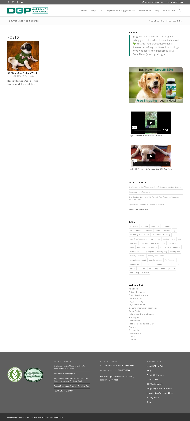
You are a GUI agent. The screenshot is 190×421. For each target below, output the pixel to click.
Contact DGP (152, 379)
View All (132, 339)
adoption (144, 226)
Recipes (132, 327)
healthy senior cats (137, 256)
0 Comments (28, 76)
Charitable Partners (155, 375)
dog (179, 239)
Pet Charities (134, 320)
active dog (134, 226)
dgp (174, 230)
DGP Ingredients (136, 298)
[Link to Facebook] (8, 2)
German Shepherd (172, 247)
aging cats (155, 226)
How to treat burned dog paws (139, 192)
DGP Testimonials (155, 384)
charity (149, 230)
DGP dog (166, 235)
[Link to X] (13, 2)
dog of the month (158, 243)
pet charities (135, 264)
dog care (133, 243)
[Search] (180, 10)
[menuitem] (84, 10)
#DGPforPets (143, 43)
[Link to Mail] (21, 2)
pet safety (158, 264)
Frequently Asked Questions (159, 388)
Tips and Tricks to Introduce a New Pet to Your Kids (146, 204)
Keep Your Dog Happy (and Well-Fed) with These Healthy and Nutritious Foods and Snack (71, 379)
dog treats (141, 247)
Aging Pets (133, 288)
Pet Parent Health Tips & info (142, 323)
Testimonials (134, 330)
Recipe (167, 264)
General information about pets (143, 308)
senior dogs (134, 273)
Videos (132, 336)
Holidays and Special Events (141, 314)
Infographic (134, 317)
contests (166, 230)
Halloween (134, 251)
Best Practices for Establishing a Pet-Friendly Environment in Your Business (154, 187)
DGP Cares (156, 235)
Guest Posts (134, 311)
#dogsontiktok (155, 47)
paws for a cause (155, 260)
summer (145, 273)
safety (132, 268)
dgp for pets (155, 239)
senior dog (153, 268)
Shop (149, 402)
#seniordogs (172, 47)
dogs (132, 247)
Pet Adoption (170, 260)
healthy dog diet (147, 251)
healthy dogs (162, 251)
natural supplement (138, 260)
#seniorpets (140, 47)
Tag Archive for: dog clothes (23, 20)
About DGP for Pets (155, 366)
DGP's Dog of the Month (139, 235)
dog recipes (172, 243)
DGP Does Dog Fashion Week (22, 73)
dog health (144, 243)
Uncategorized (135, 333)
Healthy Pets (175, 251)
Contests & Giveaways (139, 295)
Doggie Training (136, 301)
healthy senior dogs (156, 256)
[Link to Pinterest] (17, 2)
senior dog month (167, 268)
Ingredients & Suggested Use (160, 393)
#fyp (135, 50)
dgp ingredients (169, 239)
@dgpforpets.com (143, 36)
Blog (149, 370)
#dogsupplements (162, 43)
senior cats (142, 268)
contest (158, 230)
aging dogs (166, 226)
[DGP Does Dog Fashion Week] (23, 56)
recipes (176, 264)
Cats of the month (137, 292)
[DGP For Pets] (27, 10)
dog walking (152, 247)
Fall (161, 247)
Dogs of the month (137, 304)
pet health (147, 264)
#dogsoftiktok (147, 50)
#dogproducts (164, 50)
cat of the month (137, 230)
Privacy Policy (153, 397)
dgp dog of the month (139, 239)
